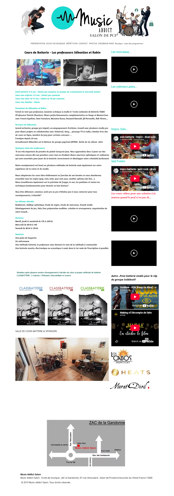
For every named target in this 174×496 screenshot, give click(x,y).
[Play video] (134, 69)
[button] (151, 23)
